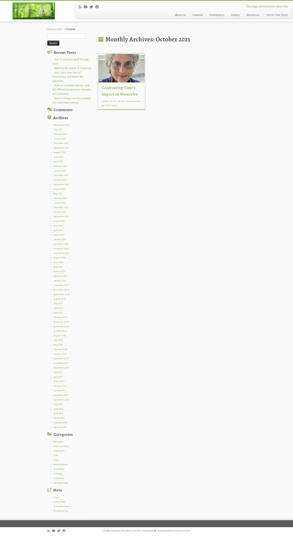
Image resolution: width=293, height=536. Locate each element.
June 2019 (58, 308)
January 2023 (59, 170)
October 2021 (59, 212)
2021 (60, 29)
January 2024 (59, 138)
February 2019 (60, 317)
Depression (59, 450)
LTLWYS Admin (111, 105)
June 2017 (58, 377)
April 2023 (58, 161)
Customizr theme (182, 531)
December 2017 (61, 358)
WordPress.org (60, 511)
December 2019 (61, 285)
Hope (56, 460)
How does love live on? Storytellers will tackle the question (67, 77)
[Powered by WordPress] (155, 530)
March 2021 (59, 235)
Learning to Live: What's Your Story (125, 531)
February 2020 (60, 276)
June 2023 (58, 157)
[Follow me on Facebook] (98, 7)
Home (50, 29)
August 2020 (59, 257)
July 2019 (57, 303)
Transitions (58, 478)
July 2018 (57, 340)
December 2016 (61, 395)
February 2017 (60, 386)
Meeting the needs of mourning (72, 68)
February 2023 (60, 166)
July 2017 (57, 372)
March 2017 (59, 381)
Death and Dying (61, 446)
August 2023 (59, 152)
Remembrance (60, 464)
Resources (253, 15)
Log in (56, 497)
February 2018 (60, 349)
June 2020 (58, 262)
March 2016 (59, 418)
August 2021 (59, 221)
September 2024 (61, 125)
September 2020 (61, 253)
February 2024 (60, 134)
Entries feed (59, 502)
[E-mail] (87, 7)
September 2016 (61, 399)
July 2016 (57, 404)
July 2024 (57, 129)
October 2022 (59, 180)
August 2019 (59, 299)
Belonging (58, 441)
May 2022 (58, 193)
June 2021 (58, 225)
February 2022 (60, 198)
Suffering (57, 473)
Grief (55, 455)
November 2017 (61, 363)
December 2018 (61, 322)
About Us (180, 15)
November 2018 (61, 326)
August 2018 (59, 335)
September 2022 (61, 184)
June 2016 (58, 409)
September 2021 (61, 216)
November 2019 (61, 290)
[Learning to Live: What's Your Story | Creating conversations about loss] (34, 11)
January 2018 (59, 354)
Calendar (198, 15)
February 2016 (60, 422)
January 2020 (59, 280)
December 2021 (61, 207)
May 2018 (58, 344)
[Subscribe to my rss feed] (81, 7)
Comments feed (61, 506)
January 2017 (59, 390)
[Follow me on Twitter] (92, 7)
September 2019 (61, 294)
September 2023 (61, 148)
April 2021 (58, 230)
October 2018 (59, 331)
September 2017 (61, 367)
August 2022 (59, 189)
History (235, 15)
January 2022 (59, 203)
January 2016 (59, 427)
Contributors (217, 15)
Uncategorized (60, 483)
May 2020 (58, 267)
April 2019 (58, 312)
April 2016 (58, 413)
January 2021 (59, 239)
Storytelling (58, 469)
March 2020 (59, 271)
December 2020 (61, 244)
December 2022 (61, 175)
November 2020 (61, 248)
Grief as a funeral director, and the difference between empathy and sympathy (71, 89)
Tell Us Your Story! (277, 15)
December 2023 (61, 143)
